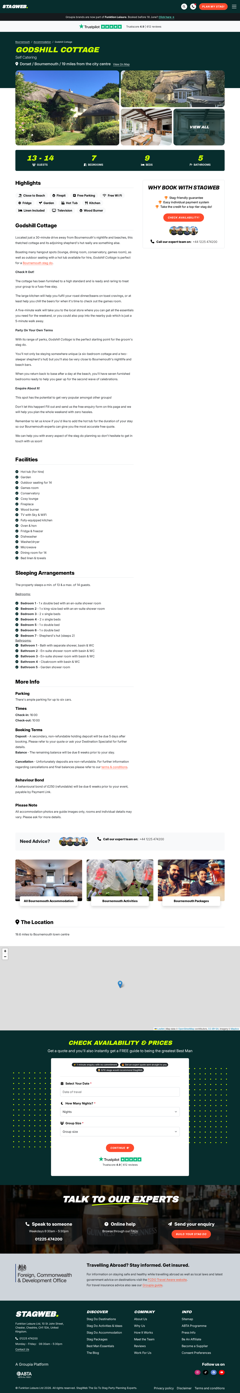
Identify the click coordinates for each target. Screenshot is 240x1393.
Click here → (166, 17)
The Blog (93, 1353)
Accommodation (42, 41)
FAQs (134, 1231)
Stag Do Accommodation (104, 1332)
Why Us (139, 1326)
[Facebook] (214, 1372)
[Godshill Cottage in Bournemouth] (67, 107)
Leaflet (160, 1028)
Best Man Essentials (100, 1346)
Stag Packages (97, 1339)
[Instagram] (197, 1372)
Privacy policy (164, 1388)
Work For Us (142, 1353)
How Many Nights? (80, 1103)
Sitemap (187, 1319)
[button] (193, 7)
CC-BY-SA (213, 1028)
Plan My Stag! (213, 6)
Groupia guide (152, 1285)
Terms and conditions (210, 1388)
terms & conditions (114, 767)
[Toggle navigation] (234, 6)
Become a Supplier (195, 1346)
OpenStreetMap (186, 1028)
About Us (140, 1319)
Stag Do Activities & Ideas (104, 1326)
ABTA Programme (194, 1326)
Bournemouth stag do (38, 263)
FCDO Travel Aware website (167, 1280)
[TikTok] (205, 1372)
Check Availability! (184, 217)
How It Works (143, 1332)
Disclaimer (184, 1388)
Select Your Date (78, 1083)
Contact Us (22, 1349)
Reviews (140, 1346)
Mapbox (235, 1028)
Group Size (74, 1123)
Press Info (189, 1332)
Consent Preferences (196, 1353)
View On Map (121, 64)
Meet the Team (144, 1339)
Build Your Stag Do (191, 1234)
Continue (118, 1147)
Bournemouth (22, 41)
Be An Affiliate (191, 1339)
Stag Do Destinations (101, 1319)
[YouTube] (222, 1372)
